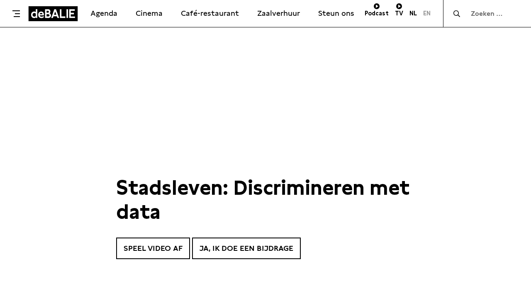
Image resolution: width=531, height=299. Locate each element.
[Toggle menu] (16, 13)
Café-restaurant (210, 13)
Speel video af (153, 248)
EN (427, 13)
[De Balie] (53, 13)
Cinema (149, 13)
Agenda (103, 13)
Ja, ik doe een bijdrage (246, 248)
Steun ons (336, 13)
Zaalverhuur (278, 13)
